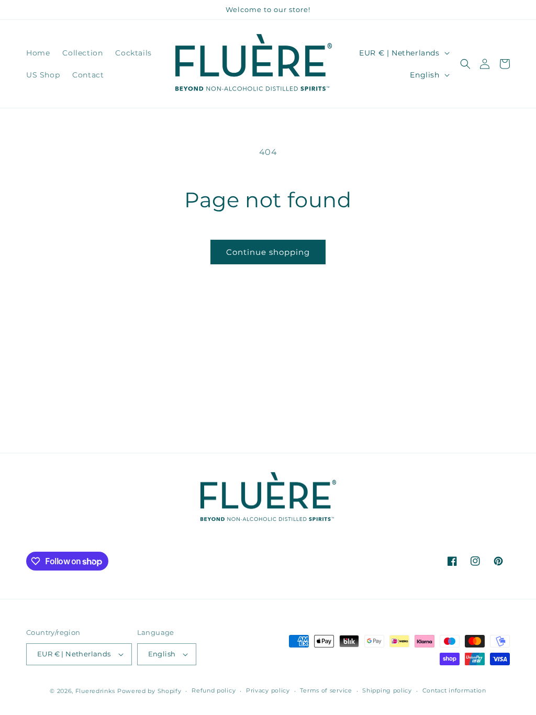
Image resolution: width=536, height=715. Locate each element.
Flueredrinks (95, 691)
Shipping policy (387, 690)
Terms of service (326, 690)
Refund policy (214, 690)
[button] (465, 63)
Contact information (454, 690)
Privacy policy (268, 690)
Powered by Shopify (149, 691)
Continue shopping (268, 252)
